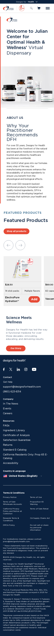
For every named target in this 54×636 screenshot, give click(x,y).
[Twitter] (10, 369)
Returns (7, 445)
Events (7, 408)
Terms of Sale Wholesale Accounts (12, 503)
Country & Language (14, 471)
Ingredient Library (14, 430)
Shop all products (16, 231)
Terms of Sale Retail (39, 509)
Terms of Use (36, 497)
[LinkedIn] (18, 369)
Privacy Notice (9, 497)
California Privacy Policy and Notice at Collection (12, 511)
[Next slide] (20, 245)
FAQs (6, 425)
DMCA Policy (9, 525)
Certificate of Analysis (16, 435)
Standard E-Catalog (14, 450)
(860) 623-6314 (12, 391)
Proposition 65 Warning (37, 503)
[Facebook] (4, 369)
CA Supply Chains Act (40, 518)
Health (31, 2)
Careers (7, 413)
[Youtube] (34, 369)
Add (34, 299)
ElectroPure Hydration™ (12, 299)
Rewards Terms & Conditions (11, 519)
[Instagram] (25, 369)
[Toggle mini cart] (39, 8)
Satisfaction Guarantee (16, 440)
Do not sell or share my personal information (39, 527)
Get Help (7, 382)
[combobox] (22, 476)
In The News (10, 404)
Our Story (15, 348)
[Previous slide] (8, 245)
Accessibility (10, 463)
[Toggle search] (31, 8)
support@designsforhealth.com (22, 387)
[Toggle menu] (47, 8)
